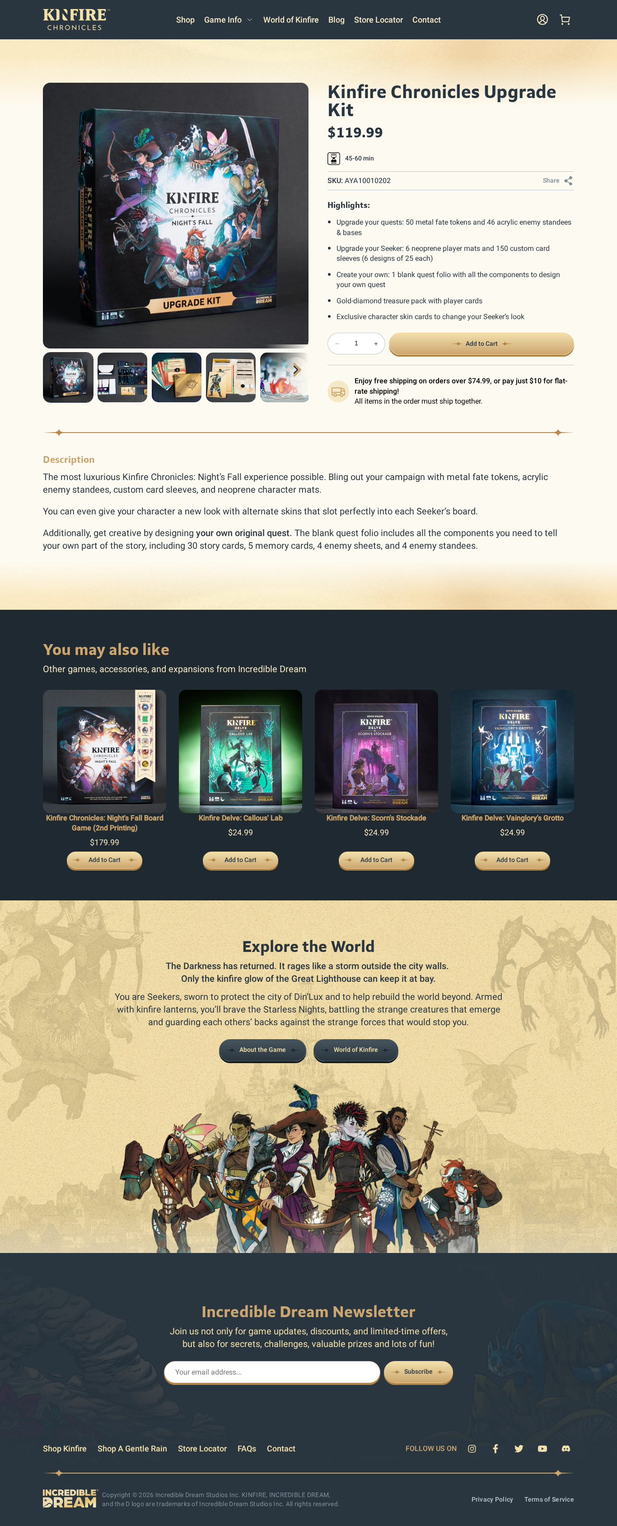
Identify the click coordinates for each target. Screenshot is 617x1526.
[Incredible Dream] (70, 1499)
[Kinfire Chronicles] (76, 28)
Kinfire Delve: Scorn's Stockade (376, 818)
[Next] (295, 369)
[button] (228, 19)
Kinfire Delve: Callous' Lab (241, 818)
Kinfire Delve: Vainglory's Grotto (513, 818)
